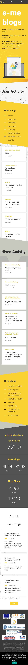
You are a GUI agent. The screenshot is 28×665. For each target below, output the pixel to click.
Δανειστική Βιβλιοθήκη (11, 282)
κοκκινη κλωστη (9, 349)
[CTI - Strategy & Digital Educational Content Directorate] (22, 616)
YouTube (11, 140)
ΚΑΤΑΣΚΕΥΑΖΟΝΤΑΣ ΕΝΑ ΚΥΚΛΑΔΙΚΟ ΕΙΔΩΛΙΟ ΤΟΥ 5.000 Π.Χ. (14, 319)
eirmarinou (12, 119)
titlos (7, 153)
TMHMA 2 (11, 402)
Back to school (10, 338)
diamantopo (12, 123)
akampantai (12, 126)
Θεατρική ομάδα (13, 390)
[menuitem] (2, 2)
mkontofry (11, 130)
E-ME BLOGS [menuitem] (7, 2)
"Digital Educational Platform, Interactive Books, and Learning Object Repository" (14, 647)
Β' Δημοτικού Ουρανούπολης (12, 265)
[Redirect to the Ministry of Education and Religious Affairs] (14, 626)
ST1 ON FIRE (12, 406)
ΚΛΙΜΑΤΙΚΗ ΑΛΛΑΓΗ (13, 219)
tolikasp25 (8, 199)
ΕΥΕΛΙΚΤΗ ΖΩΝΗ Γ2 (15, 386)
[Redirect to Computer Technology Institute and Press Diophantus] (14, 616)
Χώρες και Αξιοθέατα (13, 302)
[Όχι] (26, 658)
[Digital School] (14, 621)
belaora (10, 116)
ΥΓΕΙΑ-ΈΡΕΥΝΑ (13, 415)
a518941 (7, 182)
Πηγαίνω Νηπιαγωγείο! (11, 165)
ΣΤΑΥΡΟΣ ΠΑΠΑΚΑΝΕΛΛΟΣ (12, 150)
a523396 (7, 231)
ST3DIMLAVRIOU (14, 133)
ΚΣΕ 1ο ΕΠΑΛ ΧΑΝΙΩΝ (15, 399)
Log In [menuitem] (10, 1)
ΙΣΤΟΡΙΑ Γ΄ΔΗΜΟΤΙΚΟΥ (11, 314)
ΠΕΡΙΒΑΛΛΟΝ (8, 216)
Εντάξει (14, 662)
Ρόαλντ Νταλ (10, 285)
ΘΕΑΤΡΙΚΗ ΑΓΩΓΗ (14, 137)
